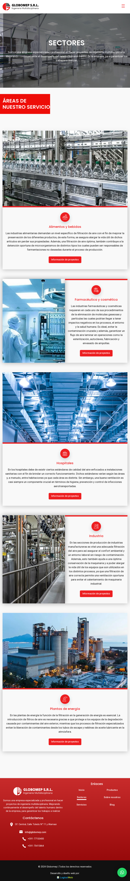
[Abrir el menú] (123, 6)
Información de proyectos (65, 259)
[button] (122, 872)
